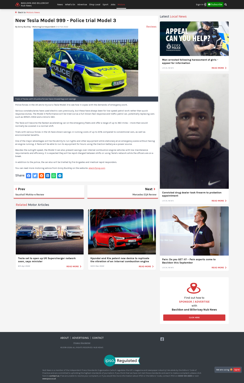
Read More (73, 266)
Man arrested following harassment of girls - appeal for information (190, 61)
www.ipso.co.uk (49, 378)
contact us (54, 376)
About (64, 337)
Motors (121, 4)
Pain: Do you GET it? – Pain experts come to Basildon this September (189, 261)
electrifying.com (97, 168)
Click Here (194, 317)
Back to (29, 12)
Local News (168, 68)
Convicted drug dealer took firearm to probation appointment (192, 194)
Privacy (76, 343)
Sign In (199, 4)
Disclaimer (86, 343)
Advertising (80, 337)
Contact (98, 337)
